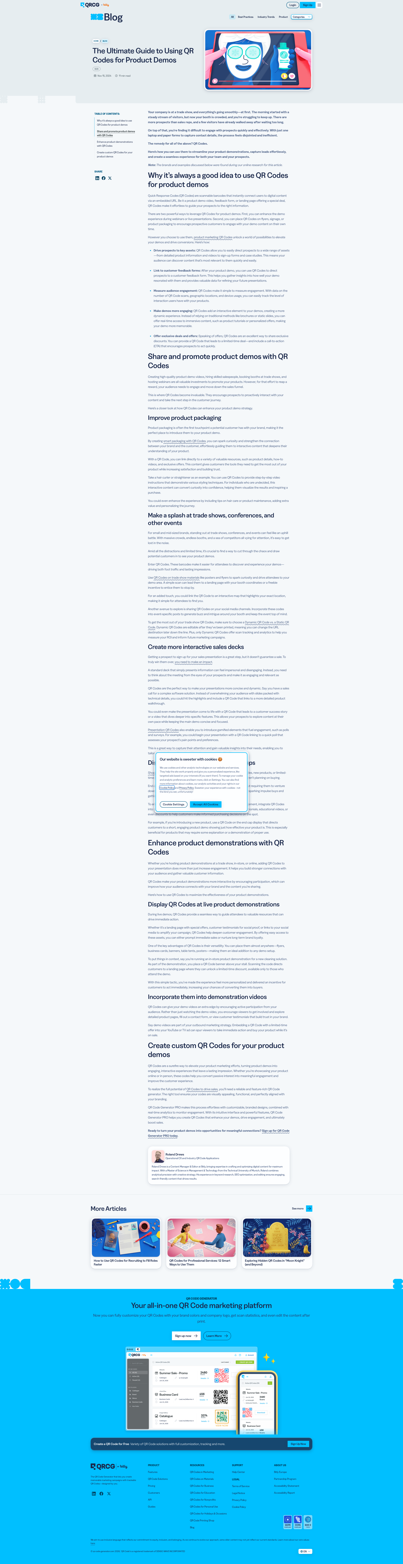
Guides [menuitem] (151, 1506)
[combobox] (301, 16)
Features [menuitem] (152, 1472)
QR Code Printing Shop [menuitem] (202, 1520)
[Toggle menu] (319, 5)
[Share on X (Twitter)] (110, 178)
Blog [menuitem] (192, 1527)
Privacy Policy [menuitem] (239, 1500)
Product (283, 16)
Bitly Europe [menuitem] (280, 1472)
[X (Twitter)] (109, 1494)
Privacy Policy (186, 787)
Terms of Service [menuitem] (241, 1486)
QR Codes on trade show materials (176, 577)
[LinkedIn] (94, 1494)
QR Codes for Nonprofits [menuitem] (203, 1499)
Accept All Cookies (205, 804)
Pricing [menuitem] (151, 1485)
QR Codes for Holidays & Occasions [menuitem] (208, 1513)
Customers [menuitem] (154, 1492)
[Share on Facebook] (103, 178)
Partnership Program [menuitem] (285, 1478)
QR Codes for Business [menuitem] (202, 1485)
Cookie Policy (167, 787)
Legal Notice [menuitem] (238, 1493)
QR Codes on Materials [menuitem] (202, 1478)
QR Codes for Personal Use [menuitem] (204, 1506)
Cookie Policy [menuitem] (239, 1506)
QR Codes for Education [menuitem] (202, 1492)
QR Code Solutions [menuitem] (158, 1478)
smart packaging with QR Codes (184, 441)
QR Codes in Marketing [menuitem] (202, 1472)
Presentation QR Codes (163, 730)
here (93, 1543)
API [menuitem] (150, 1499)
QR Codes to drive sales (202, 1089)
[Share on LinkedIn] (97, 178)
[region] (201, 782)
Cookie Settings (173, 804)
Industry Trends (266, 16)
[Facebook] (101, 1494)
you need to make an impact (193, 662)
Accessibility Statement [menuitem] (286, 1485)
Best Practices (245, 16)
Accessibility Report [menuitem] (284, 1492)
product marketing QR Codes (213, 237)
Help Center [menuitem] (238, 1472)
